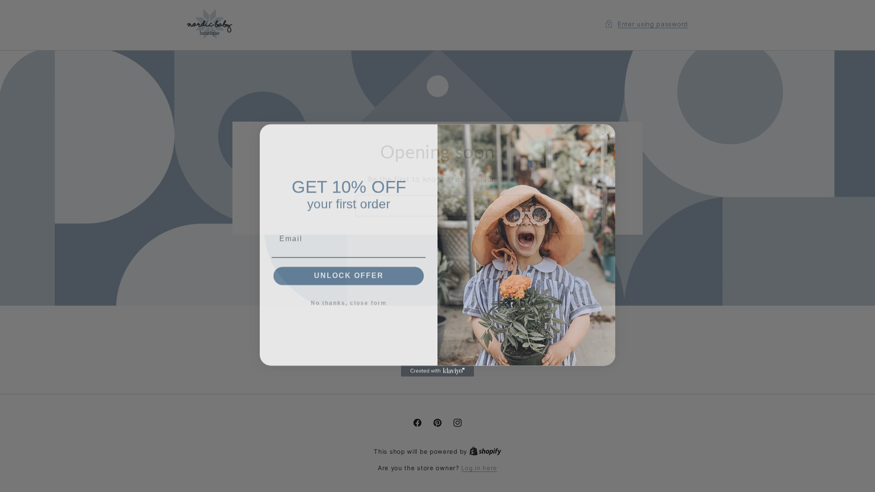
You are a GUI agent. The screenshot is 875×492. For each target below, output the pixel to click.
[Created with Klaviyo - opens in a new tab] (437, 366)
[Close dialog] (605, 129)
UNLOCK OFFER (349, 271)
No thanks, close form (349, 299)
